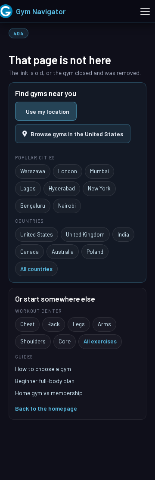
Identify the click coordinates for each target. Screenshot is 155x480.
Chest (27, 324)
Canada (29, 251)
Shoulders (33, 341)
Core (65, 341)
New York (99, 188)
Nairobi (67, 205)
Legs (79, 324)
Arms (104, 324)
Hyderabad (62, 188)
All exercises (100, 341)
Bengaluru (32, 205)
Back (53, 324)
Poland (95, 251)
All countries (36, 268)
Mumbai (99, 171)
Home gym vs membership (49, 392)
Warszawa (32, 171)
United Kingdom (85, 234)
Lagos (28, 188)
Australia (63, 251)
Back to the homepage (46, 408)
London (67, 171)
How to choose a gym (43, 368)
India (123, 234)
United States (36, 234)
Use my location (47, 111)
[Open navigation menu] (145, 11)
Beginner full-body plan (44, 380)
